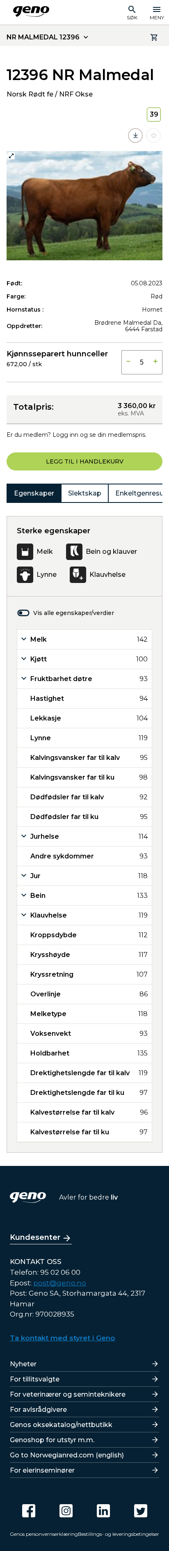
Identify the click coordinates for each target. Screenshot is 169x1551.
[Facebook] (28, 1510)
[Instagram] (66, 1510)
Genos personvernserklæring (44, 1534)
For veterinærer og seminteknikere (68, 1394)
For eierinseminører (42, 1470)
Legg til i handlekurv (84, 461)
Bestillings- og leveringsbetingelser (118, 1534)
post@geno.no (59, 1283)
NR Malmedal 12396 (43, 37)
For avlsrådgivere (38, 1409)
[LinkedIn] (103, 1510)
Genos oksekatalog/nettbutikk (61, 1425)
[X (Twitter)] (140, 1510)
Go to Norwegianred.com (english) (67, 1455)
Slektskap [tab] (84, 493)
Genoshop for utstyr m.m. (52, 1440)
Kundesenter (35, 1237)
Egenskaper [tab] (34, 493)
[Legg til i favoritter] (153, 135)
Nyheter (23, 1364)
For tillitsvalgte (34, 1379)
